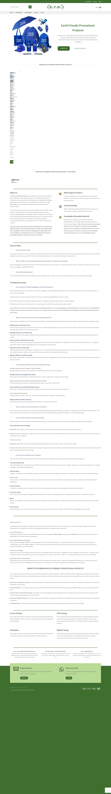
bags (60, 534)
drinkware (55, 534)
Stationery (18, 12)
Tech (42, 12)
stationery (74, 534)
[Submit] (30, 6)
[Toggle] (12, 249)
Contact (95, 1)
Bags (11, 12)
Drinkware (28, 12)
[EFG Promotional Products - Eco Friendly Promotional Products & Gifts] (55, 7)
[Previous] (10, 117)
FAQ (100, 1)
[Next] (15, 117)
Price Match (88, 1)
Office (36, 12)
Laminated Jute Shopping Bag (13, 75)
